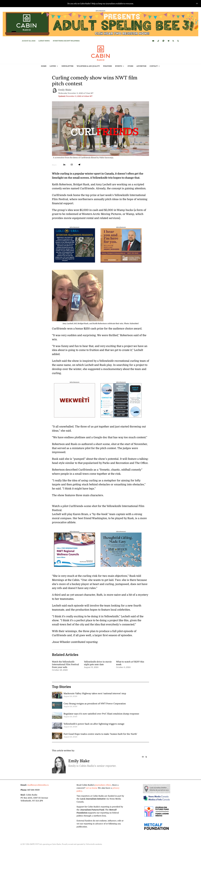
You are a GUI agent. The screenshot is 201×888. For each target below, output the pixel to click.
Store (130, 66)
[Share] (64, 165)
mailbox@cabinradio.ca (38, 785)
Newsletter (67, 66)
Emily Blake (64, 90)
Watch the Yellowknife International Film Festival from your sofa (65, 664)
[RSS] (173, 41)
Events (118, 66)
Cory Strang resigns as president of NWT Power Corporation (95, 703)
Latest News (44, 41)
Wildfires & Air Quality (88, 66)
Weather (107, 66)
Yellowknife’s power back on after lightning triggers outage (94, 723)
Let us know (91, 788)
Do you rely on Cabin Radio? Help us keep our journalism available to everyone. (100, 3)
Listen (53, 66)
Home (43, 66)
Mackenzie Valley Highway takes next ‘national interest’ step (95, 693)
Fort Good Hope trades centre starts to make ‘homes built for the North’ (100, 734)
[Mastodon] (163, 41)
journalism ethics (103, 785)
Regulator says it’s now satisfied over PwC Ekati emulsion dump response (101, 713)
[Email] (72, 165)
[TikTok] (158, 41)
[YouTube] (153, 41)
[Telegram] (168, 41)
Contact (154, 66)
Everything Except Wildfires (66, 41)
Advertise (141, 66)
